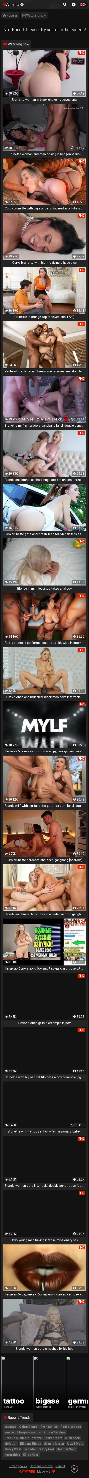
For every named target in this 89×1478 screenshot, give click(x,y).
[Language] (83, 4)
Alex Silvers (75, 1443)
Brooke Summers (17, 1438)
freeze (37, 1438)
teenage (10, 1426)
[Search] (64, 4)
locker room (53, 1438)
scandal (30, 1449)
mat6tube (13, 4)
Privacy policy (18, 1466)
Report (60, 1466)
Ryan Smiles (49, 1426)
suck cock (72, 1438)
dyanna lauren (54, 1443)
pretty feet (46, 1449)
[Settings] (73, 4)
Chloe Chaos (28, 1426)
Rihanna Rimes (30, 1443)
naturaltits (12, 1454)
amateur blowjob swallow (23, 1432)
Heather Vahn (66, 1449)
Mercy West (13, 1449)
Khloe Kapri (31, 1454)
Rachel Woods (70, 1426)
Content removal (41, 1466)
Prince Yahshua (54, 1432)
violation (11, 1443)
